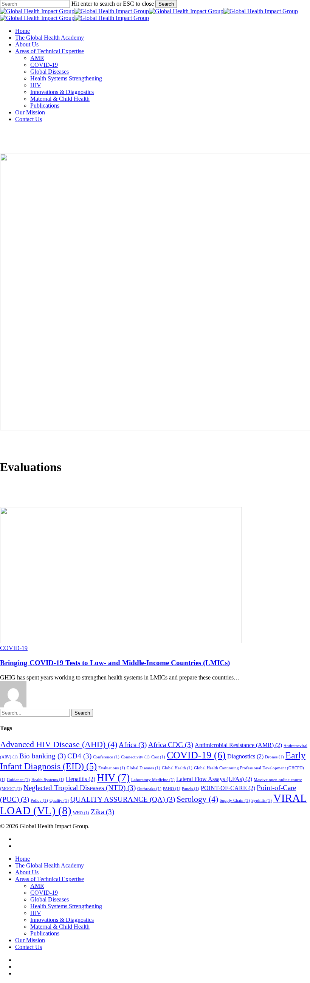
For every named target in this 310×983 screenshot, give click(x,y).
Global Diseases (143, 768)
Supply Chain (235, 800)
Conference (106, 757)
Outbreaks (149, 789)
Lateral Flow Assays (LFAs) (214, 779)
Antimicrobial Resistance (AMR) (238, 745)
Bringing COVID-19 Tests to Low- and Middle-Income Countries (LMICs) (115, 663)
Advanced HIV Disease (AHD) (58, 744)
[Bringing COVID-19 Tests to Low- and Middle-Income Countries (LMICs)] (121, 641)
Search (166, 4)
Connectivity (135, 757)
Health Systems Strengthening (66, 906)
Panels (190, 789)
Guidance (18, 780)
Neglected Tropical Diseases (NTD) (79, 788)
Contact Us (28, 947)
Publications (44, 933)
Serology (197, 799)
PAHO (171, 789)
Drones (274, 757)
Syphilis (261, 800)
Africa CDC (170, 745)
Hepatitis (80, 779)
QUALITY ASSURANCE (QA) (122, 799)
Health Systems (47, 780)
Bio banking (42, 756)
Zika (102, 812)
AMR (37, 886)
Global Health (177, 768)
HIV (113, 777)
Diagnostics (245, 756)
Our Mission (30, 940)
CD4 (79, 756)
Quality (59, 800)
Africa (133, 745)
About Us (27, 872)
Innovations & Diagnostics (62, 920)
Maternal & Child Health (60, 926)
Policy (39, 800)
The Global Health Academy (49, 865)
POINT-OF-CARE (228, 788)
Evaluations (111, 768)
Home (22, 858)
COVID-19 (14, 648)
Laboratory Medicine (153, 780)
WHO (81, 813)
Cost (158, 757)
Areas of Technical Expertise (49, 879)
